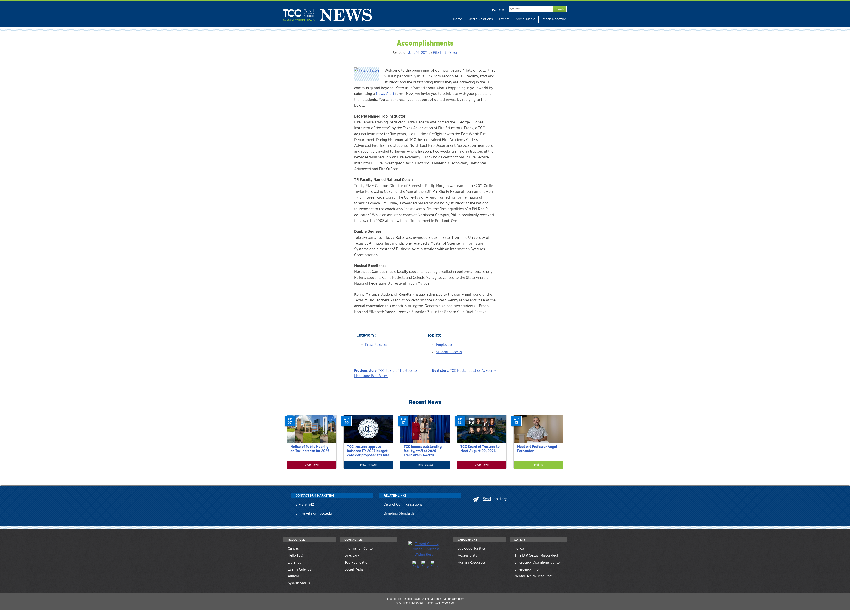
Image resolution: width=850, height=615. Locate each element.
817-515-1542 (305, 504)
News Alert (385, 93)
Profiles (538, 465)
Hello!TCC (295, 555)
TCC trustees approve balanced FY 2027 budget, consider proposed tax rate (368, 450)
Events (504, 19)
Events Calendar (300, 569)
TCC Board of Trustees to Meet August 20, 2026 (480, 448)
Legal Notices (394, 599)
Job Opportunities (472, 548)
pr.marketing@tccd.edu (314, 513)
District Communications (403, 504)
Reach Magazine (554, 19)
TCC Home (498, 10)
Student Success (449, 352)
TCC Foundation (356, 562)
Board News (312, 465)
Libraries (294, 562)
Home (457, 19)
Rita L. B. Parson (445, 52)
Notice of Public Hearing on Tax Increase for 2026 (309, 448)
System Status (299, 583)
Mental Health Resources (533, 576)
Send (487, 499)
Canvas (293, 548)
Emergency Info (526, 569)
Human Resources (472, 562)
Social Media (525, 19)
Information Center (359, 548)
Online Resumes (431, 599)
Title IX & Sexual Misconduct (536, 555)
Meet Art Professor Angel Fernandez (537, 448)
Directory (351, 555)
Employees (444, 344)
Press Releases (376, 344)
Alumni (293, 576)
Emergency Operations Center (537, 562)
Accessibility (467, 555)
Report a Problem (453, 599)
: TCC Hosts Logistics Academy (464, 370)
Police (519, 548)
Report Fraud (412, 599)
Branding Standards (399, 513)
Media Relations (480, 19)
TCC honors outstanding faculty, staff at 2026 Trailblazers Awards (423, 450)
